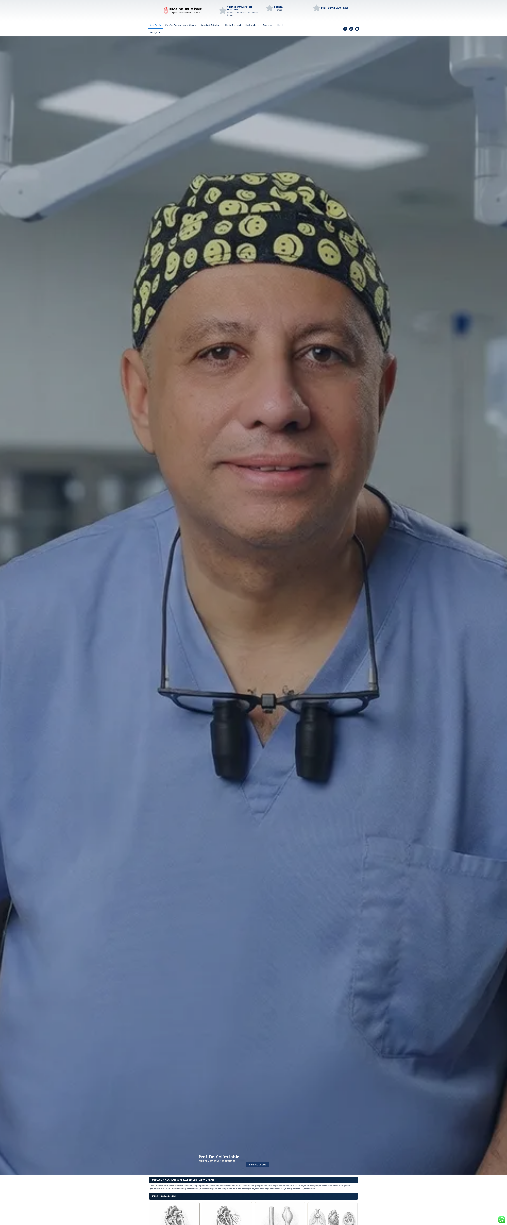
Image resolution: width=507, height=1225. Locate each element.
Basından (268, 25)
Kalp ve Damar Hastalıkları (179, 25)
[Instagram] (351, 29)
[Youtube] (357, 29)
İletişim (281, 25)
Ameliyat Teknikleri (211, 25)
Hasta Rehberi (233, 25)
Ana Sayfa (155, 25)
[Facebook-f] (345, 29)
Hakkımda (250, 25)
